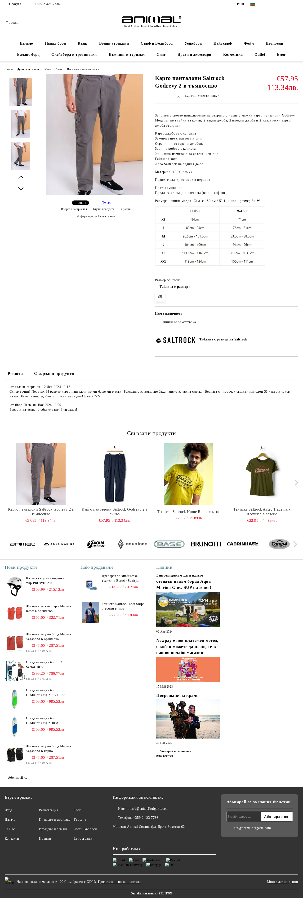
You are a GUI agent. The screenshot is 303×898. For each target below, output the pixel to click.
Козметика (233, 54)
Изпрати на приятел (74, 209)
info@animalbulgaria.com (149, 808)
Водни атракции (114, 43)
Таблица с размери (175, 286)
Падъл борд (55, 43)
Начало (26, 43)
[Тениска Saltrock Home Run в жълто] (188, 474)
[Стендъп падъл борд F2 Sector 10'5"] (15, 670)
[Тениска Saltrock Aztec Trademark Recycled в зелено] (262, 474)
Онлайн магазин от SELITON (151, 893)
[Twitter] (274, 4)
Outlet (259, 54)
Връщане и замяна (53, 829)
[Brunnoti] (206, 545)
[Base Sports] (169, 545)
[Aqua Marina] (59, 545)
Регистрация (48, 810)
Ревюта (15, 373)
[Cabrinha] (242, 545)
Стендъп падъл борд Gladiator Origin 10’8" (43, 721)
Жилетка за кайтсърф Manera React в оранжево (48, 609)
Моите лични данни (282, 882)
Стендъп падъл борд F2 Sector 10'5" (44, 665)
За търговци (83, 838)
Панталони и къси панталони (83, 69)
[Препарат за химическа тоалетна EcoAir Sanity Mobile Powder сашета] (90, 584)
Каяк (82, 43)
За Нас (10, 829)
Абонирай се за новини (176, 751)
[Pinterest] (295, 4)
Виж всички (164, 756)
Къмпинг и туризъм (127, 54)
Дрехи (59, 69)
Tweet (106, 203)
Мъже (48, 69)
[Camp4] (279, 545)
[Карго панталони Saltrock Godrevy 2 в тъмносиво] (94, 194)
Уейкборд (193, 43)
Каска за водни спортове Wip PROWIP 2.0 (45, 581)
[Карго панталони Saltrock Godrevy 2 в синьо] (114, 474)
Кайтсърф (223, 43)
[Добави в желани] (294, 315)
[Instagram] (281, 4)
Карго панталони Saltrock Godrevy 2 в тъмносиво (41, 511)
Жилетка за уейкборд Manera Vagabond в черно (48, 748)
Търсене (80, 819)
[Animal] (22, 545)
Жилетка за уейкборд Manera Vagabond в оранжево (48, 637)
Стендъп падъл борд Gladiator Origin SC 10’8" (45, 693)
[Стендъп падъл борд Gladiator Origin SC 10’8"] (15, 698)
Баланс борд (28, 54)
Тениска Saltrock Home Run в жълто (188, 512)
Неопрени (274, 43)
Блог (281, 54)
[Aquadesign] (95, 545)
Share (82, 203)
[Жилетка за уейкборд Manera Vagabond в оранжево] (15, 642)
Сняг (161, 54)
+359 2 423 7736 (47, 4)
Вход (8, 810)
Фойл (249, 43)
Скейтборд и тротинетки (74, 54)
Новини (45, 838)
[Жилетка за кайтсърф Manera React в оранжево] (15, 614)
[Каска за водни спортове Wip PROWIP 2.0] (15, 586)
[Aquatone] (132, 545)
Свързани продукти (54, 373)
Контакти (12, 838)
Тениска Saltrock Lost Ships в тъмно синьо (123, 606)
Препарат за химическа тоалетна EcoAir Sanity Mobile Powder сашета (120, 578)
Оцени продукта (103, 209)
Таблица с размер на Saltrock (223, 339)
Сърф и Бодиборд (157, 43)
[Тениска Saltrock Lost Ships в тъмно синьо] (90, 612)
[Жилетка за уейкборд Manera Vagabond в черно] (15, 754)
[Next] (295, 482)
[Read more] (188, 610)
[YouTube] (288, 4)
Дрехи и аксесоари (195, 54)
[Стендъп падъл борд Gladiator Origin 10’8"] (15, 726)
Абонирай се (17, 777)
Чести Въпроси (85, 829)
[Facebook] (267, 4)
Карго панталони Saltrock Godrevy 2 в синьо (114, 511)
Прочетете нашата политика (119, 882)
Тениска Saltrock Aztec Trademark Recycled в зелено (262, 511)
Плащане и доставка (54, 819)
